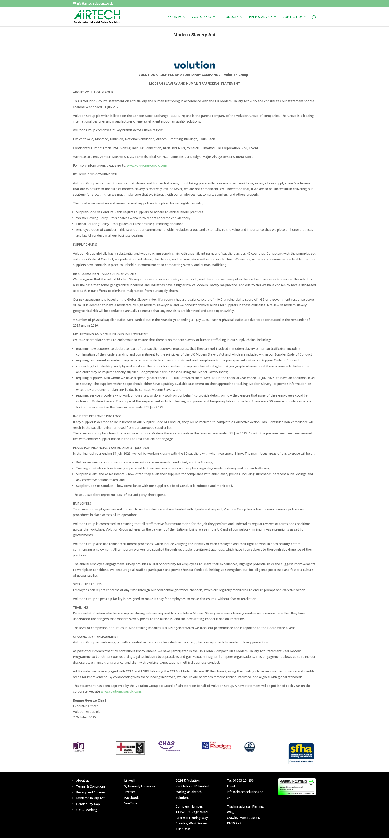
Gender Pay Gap (88, 804)
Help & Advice (260, 17)
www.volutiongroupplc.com (147, 165)
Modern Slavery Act (90, 798)
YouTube (130, 803)
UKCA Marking (86, 810)
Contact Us (293, 17)
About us (82, 780)
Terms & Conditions (91, 786)
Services (175, 17)
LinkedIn (130, 780)
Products (230, 17)
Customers (201, 17)
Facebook (131, 797)
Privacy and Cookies (90, 792)
